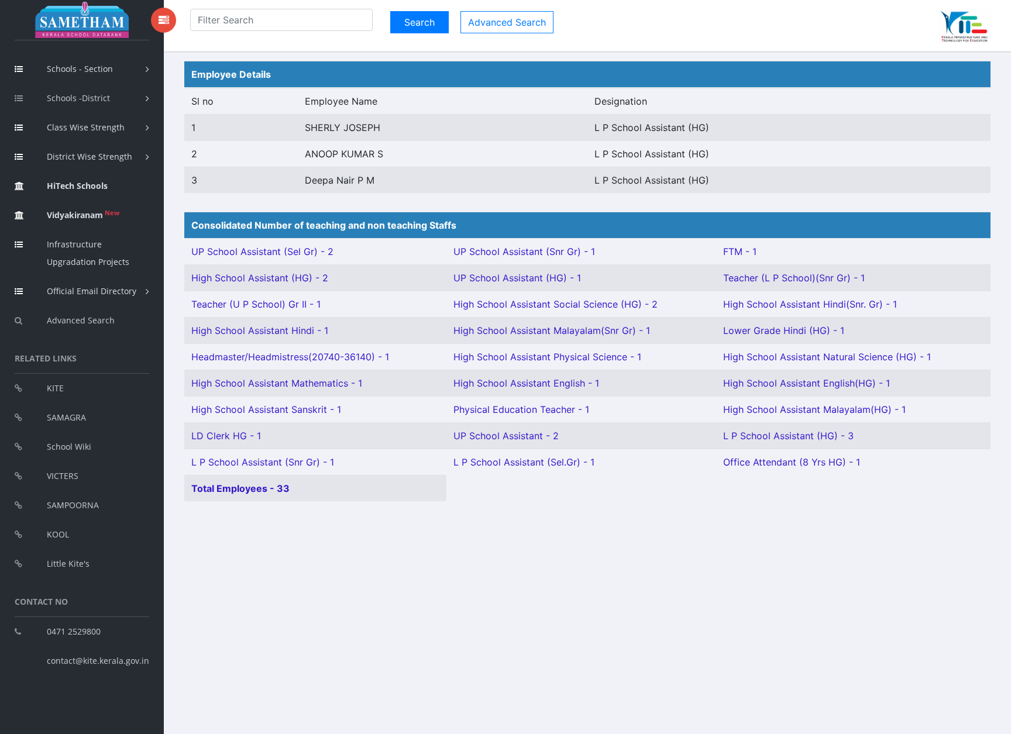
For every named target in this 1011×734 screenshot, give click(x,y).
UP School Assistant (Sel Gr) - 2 (262, 251)
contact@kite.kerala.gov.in (98, 660)
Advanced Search (81, 320)
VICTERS (62, 475)
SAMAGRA (66, 417)
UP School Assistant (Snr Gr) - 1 (524, 251)
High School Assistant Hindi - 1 (259, 330)
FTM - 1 (739, 251)
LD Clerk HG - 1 (226, 436)
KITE (55, 388)
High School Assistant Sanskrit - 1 (266, 409)
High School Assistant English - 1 (526, 383)
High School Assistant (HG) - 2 (259, 278)
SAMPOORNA (73, 505)
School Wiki (69, 446)
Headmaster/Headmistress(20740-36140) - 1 (290, 357)
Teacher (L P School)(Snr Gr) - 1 (794, 278)
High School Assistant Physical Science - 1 (547, 357)
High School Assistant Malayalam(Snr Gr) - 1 (551, 330)
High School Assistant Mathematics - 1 (276, 383)
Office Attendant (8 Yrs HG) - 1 (791, 462)
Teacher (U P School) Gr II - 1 (256, 304)
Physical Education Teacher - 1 (521, 409)
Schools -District (78, 98)
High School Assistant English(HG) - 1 (806, 383)
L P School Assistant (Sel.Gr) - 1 (523, 462)
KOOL (58, 534)
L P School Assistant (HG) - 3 (788, 436)
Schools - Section (80, 68)
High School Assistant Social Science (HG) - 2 (555, 304)
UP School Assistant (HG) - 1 (517, 278)
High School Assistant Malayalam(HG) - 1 (814, 409)
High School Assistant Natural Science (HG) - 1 (827, 357)
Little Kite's (68, 563)
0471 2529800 (74, 631)
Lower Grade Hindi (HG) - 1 (783, 330)
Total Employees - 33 (240, 488)
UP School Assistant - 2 (506, 436)
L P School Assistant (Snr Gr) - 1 (262, 462)
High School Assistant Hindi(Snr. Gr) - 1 (810, 304)
